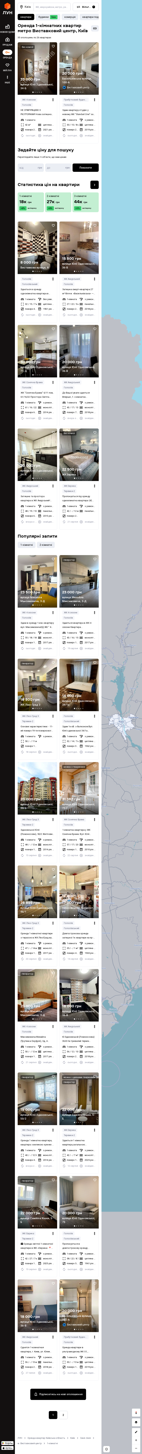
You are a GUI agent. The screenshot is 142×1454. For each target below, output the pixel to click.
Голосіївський (30, 284)
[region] (121, 727)
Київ (72, 1438)
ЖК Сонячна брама (32, 382)
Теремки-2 (69, 491)
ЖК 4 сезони (29, 99)
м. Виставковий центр (30, 1443)
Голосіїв (26, 105)
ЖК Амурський (72, 279)
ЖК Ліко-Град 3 (30, 716)
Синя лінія (85, 1438)
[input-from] (31, 167)
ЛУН (20, 1438)
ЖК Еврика (70, 486)
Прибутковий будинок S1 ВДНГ (76, 99)
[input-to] (58, 167)
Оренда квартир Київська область (46, 1438)
